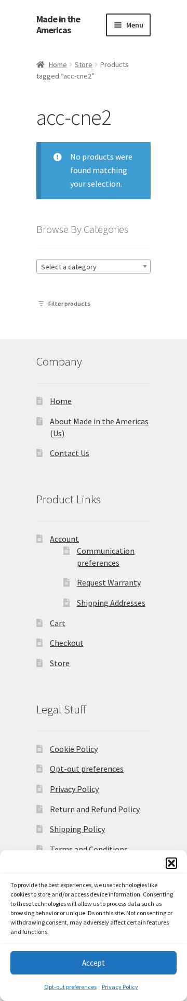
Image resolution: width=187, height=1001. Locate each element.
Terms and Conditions (89, 849)
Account (64, 539)
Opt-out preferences (70, 987)
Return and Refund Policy (95, 809)
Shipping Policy (77, 829)
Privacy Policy (120, 987)
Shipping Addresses (111, 602)
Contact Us (69, 453)
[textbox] (93, 266)
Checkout (67, 643)
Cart (57, 623)
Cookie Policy (74, 749)
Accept (93, 963)
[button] (171, 863)
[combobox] (93, 266)
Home (58, 64)
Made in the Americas (58, 24)
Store (83, 64)
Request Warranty (109, 582)
